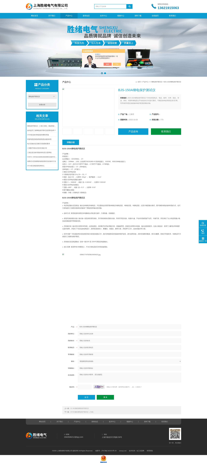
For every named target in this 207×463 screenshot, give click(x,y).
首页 (139, 82)
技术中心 (103, 16)
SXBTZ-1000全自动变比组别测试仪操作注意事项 (42, 157)
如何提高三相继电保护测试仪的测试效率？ (41, 130)
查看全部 (42, 104)
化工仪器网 (140, 451)
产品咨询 (133, 131)
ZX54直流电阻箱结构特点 (35, 166)
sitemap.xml (122, 451)
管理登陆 (150, 451)
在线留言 (155, 16)
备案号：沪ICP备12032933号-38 (105, 451)
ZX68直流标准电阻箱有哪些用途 (38, 135)
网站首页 (34, 16)
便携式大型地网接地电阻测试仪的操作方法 (41, 161)
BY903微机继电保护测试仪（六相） (82, 412)
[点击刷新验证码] (99, 387)
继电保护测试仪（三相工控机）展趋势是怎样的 (42, 126)
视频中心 (120, 16)
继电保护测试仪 (34, 96)
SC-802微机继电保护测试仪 (80, 408)
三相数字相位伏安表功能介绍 (37, 148)
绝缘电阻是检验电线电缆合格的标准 (39, 139)
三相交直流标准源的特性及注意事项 (39, 152)
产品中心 (69, 16)
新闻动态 (86, 16)
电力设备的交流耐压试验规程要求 (38, 143)
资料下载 (138, 16)
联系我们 (172, 16)
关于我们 (51, 16)
